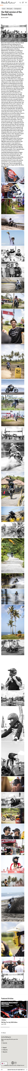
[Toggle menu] (26, 2)
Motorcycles (9, 8)
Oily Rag (3, 1020)
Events (3, 8)
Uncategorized (17, 8)
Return (4, 1032)
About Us (5, 1052)
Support (5, 1047)
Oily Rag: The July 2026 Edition (9, 1022)
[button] (4, 1063)
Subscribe (5, 1043)
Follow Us (5, 1049)
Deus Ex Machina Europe (11, 1065)
